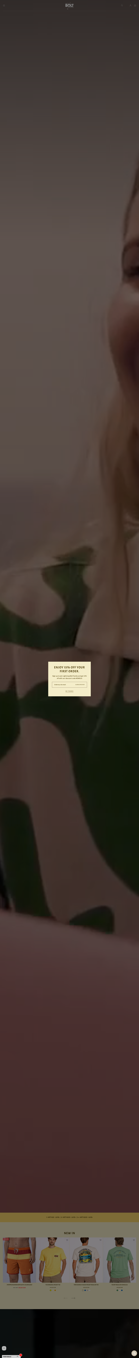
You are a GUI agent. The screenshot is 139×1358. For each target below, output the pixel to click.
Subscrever (80, 684)
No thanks (69, 691)
